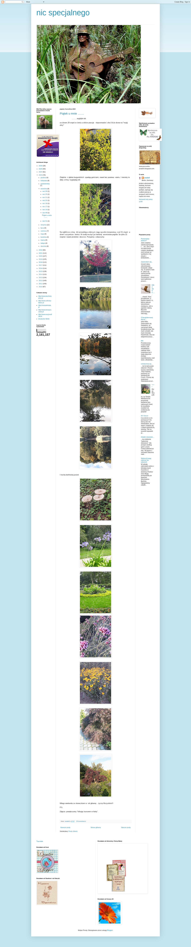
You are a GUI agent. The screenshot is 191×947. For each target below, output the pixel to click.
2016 (41, 268)
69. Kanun (144, 416)
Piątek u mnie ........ (72, 113)
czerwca (44, 231)
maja (42, 234)
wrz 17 (45, 207)
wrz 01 (45, 221)
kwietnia (44, 237)
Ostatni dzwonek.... (147, 437)
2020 (41, 256)
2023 (41, 175)
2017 (41, 265)
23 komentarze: (81, 821)
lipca (42, 228)
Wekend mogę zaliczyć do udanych (146, 460)
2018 (41, 262)
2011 (41, 284)
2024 (41, 172)
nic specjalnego (63, 12)
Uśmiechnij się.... (147, 364)
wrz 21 (45, 197)
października (45, 184)
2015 (41, 271)
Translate (39, 841)
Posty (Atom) (72, 831)
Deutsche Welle (44, 319)
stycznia (44, 246)
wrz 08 (45, 213)
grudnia (43, 178)
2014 (41, 274)
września (44, 189)
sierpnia (44, 225)
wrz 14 (45, 210)
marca (43, 240)
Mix (142, 341)
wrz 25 (45, 194)
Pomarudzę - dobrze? (145, 240)
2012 (41, 280)
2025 (41, 169)
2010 (41, 287)
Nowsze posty (65, 827)
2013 (41, 277)
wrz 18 (45, 203)
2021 (41, 253)
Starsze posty (126, 827)
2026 (41, 166)
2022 (41, 250)
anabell (147, 178)
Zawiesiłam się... (147, 262)
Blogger (110, 930)
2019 (41, 259)
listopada (44, 181)
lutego (43, 243)
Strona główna (96, 827)
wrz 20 (45, 200)
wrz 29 (45, 191)
